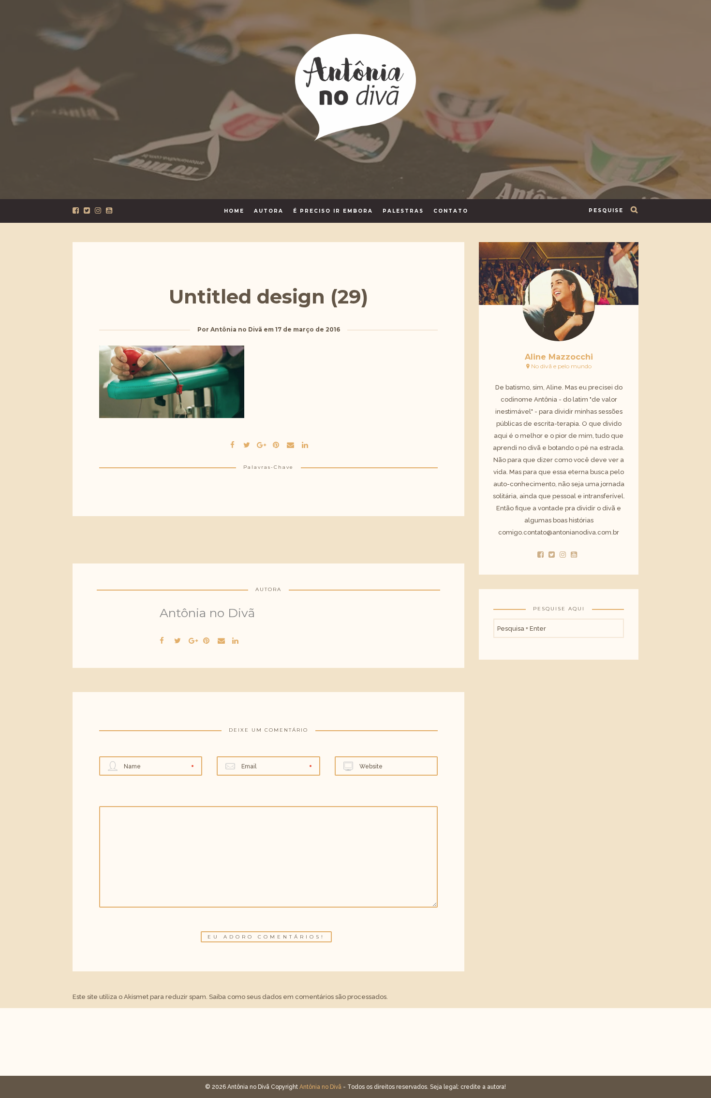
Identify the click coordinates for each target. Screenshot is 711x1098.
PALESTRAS (403, 211)
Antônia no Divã (236, 329)
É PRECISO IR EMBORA (333, 211)
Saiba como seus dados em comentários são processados (297, 996)
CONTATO (450, 211)
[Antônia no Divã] (355, 86)
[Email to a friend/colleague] (290, 443)
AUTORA (268, 211)
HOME (234, 211)
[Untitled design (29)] (246, 443)
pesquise (606, 210)
